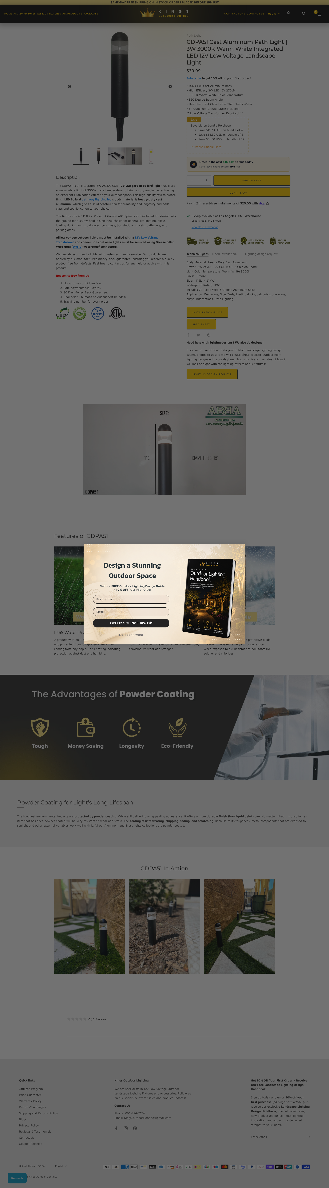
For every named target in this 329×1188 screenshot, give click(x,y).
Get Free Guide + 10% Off (131, 623)
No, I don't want (131, 635)
